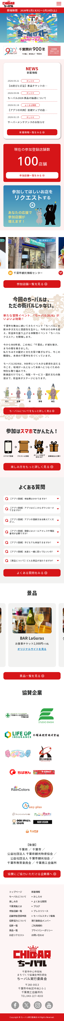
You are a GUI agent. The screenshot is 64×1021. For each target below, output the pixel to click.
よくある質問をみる (30, 573)
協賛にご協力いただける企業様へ (30, 874)
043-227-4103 (34, 996)
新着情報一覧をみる (30, 132)
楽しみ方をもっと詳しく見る (30, 467)
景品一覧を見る (30, 676)
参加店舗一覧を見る (30, 284)
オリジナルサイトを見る (32, 653)
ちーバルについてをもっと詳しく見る (30, 411)
